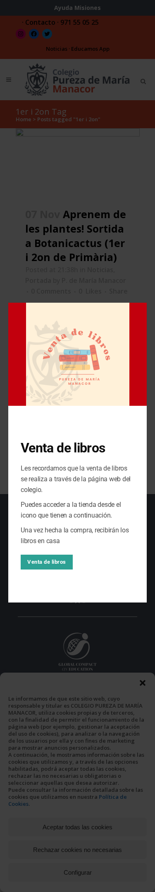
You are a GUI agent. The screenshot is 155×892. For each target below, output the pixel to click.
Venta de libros (46, 562)
